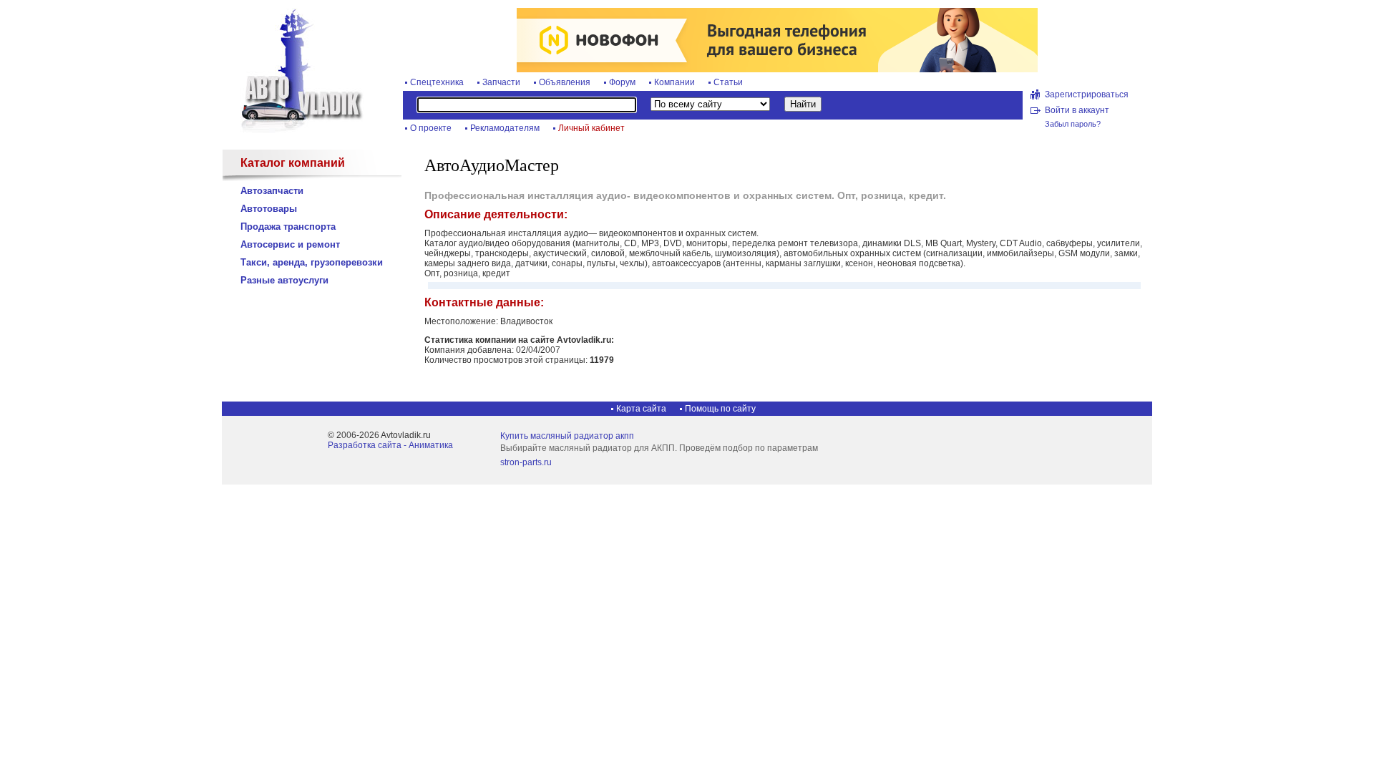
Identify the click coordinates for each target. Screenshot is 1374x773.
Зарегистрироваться (1087, 94)
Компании (674, 82)
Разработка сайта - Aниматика (390, 445)
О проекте (431, 128)
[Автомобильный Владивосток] (293, 130)
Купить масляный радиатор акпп (567, 436)
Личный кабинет (591, 128)
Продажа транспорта (288, 226)
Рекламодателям (505, 128)
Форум (622, 82)
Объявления (564, 82)
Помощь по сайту (720, 409)
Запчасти (501, 82)
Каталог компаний (292, 163)
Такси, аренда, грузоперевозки (311, 262)
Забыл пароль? (1073, 124)
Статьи (728, 82)
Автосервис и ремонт (290, 244)
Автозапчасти (271, 190)
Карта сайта (641, 409)
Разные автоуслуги (284, 280)
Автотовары (268, 208)
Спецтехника (437, 82)
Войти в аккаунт (1077, 110)
